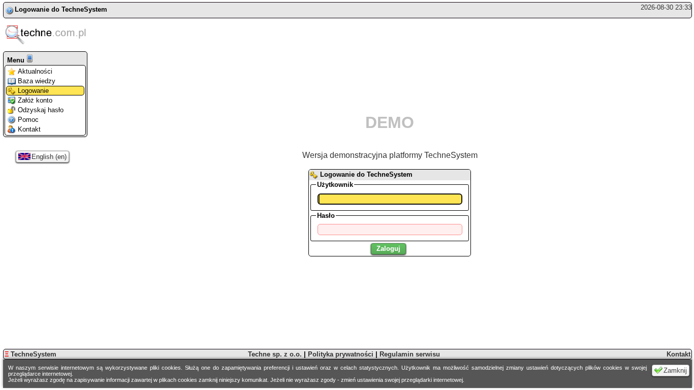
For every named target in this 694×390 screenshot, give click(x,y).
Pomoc (28, 119)
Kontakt (29, 129)
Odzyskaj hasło (41, 110)
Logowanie (33, 90)
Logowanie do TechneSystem (61, 9)
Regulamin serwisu (410, 354)
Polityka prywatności (340, 354)
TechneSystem (30, 354)
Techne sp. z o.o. (275, 354)
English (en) (49, 156)
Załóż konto (35, 100)
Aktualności (35, 71)
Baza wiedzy (36, 81)
